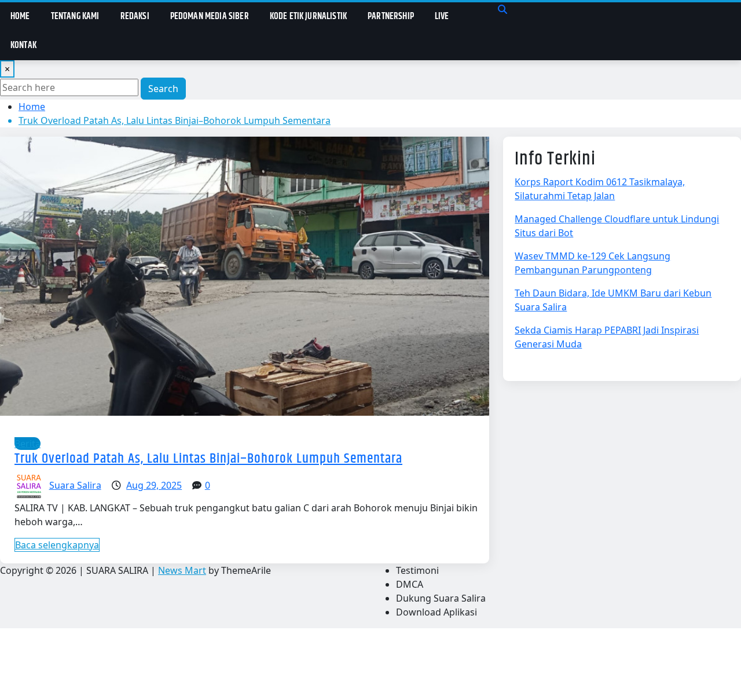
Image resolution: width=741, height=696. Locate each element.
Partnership (391, 16)
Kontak (23, 45)
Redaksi (134, 16)
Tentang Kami (75, 16)
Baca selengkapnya (57, 545)
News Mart (182, 570)
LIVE (442, 16)
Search (163, 88)
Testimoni (417, 570)
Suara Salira (75, 485)
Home (20, 16)
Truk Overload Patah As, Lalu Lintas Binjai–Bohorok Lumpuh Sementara (175, 120)
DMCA (409, 584)
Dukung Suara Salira (441, 598)
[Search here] (502, 9)
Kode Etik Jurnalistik (308, 16)
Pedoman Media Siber (209, 16)
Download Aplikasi (436, 612)
